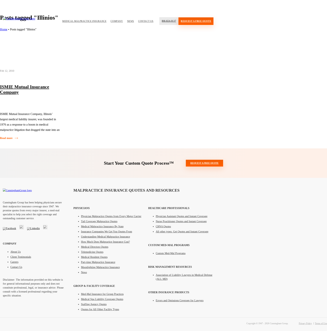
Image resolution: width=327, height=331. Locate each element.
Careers (14, 262)
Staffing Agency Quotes (94, 304)
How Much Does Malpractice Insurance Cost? (105, 241)
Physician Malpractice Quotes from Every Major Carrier (111, 216)
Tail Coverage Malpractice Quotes (99, 221)
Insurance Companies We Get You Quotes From (106, 231)
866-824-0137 (169, 21)
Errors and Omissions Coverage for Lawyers (179, 300)
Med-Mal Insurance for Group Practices (102, 294)
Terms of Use (321, 323)
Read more (6, 138)
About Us (15, 251)
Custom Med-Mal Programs (170, 253)
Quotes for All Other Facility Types (100, 309)
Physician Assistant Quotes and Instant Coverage (181, 216)
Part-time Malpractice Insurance (98, 262)
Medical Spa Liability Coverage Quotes (102, 299)
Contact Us (145, 21)
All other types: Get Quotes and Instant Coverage (182, 231)
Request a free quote (196, 21)
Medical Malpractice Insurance (84, 21)
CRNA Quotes (163, 226)
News (130, 21)
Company (117, 21)
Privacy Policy (305, 323)
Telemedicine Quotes (92, 252)
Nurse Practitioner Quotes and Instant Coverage (181, 221)
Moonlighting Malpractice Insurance (100, 267)
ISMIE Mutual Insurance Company (24, 89)
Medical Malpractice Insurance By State (102, 226)
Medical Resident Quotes (94, 257)
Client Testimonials (20, 256)
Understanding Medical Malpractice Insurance (105, 236)
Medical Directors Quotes (94, 246)
